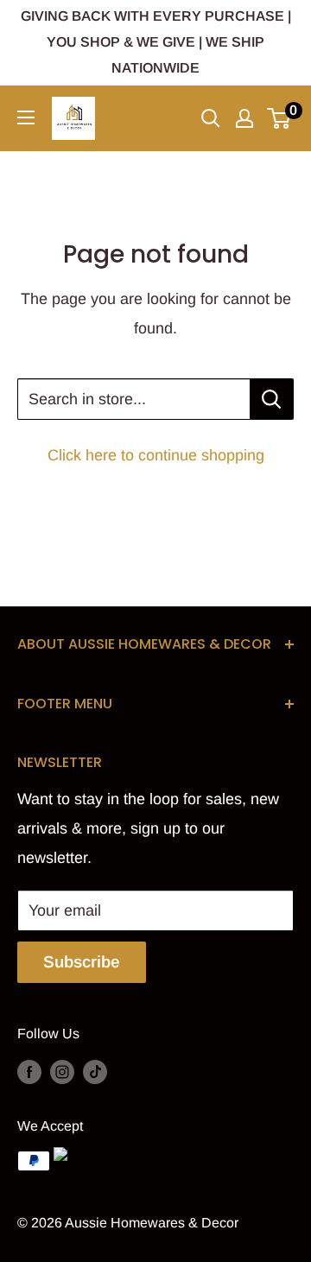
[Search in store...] (272, 399)
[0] (279, 118)
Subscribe (81, 962)
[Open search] (210, 118)
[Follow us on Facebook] (29, 1071)
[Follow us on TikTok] (95, 1071)
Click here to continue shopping (156, 455)
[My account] (244, 118)
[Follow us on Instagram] (62, 1071)
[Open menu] (26, 117)
